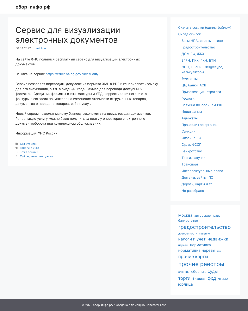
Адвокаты (190, 118)
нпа (219, 251)
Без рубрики (28, 143)
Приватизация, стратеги (201, 92)
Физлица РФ (191, 138)
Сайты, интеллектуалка (36, 156)
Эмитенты (190, 79)
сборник (198, 271)
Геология (189, 98)
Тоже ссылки (29, 152)
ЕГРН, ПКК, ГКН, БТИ (199, 60)
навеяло (204, 233)
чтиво (223, 278)
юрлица (185, 284)
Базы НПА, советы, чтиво (202, 41)
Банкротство (192, 151)
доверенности (187, 233)
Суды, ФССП (192, 144)
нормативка (200, 245)
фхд (212, 278)
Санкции (188, 131)
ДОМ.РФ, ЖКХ (193, 54)
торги (184, 278)
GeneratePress (156, 305)
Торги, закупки (193, 158)
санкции (183, 271)
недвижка (218, 238)
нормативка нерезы (196, 250)
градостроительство (204, 227)
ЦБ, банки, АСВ (194, 85)
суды (213, 271)
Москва (185, 215)
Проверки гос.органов (200, 125)
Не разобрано (193, 191)
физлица (199, 279)
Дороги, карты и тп (197, 184)
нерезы (183, 245)
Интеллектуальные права (202, 171)
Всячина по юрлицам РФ (202, 105)
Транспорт (190, 164)
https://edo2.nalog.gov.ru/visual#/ (72, 74)
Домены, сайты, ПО (197, 177)
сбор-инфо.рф (33, 7)
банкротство (188, 220)
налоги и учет (29, 147)
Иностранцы (192, 112)
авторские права (207, 215)
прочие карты (193, 256)
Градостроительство (198, 47)
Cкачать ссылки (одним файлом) (204, 27)
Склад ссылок (189, 34)
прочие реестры (201, 264)
